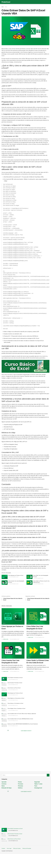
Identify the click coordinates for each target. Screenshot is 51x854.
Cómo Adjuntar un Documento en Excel (16, 698)
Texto (35, 786)
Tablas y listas (38, 784)
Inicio (3, 6)
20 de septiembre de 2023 (14, 639)
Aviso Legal (9, 848)
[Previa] (24, 588)
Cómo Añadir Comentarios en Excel (15, 677)
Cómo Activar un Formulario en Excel (15, 703)
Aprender (4, 782)
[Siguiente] (27, 588)
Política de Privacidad (26, 848)
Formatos (20, 784)
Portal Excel (6, 2)
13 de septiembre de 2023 (38, 578)
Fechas (20, 782)
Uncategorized (38, 788)
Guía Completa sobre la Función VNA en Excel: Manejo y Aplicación (22, 713)
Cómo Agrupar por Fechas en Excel (15, 575)
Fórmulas (20, 786)
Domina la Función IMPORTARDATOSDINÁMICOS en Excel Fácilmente (23, 723)
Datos (6, 6)
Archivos (4, 784)
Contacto (3, 848)
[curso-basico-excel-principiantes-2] (25, 366)
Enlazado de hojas (6, 788)
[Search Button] (48, 775)
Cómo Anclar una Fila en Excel (14, 687)
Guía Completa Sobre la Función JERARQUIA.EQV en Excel (20, 718)
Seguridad (37, 782)
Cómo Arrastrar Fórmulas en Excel (15, 682)
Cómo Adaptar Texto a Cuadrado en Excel (16, 708)
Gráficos (20, 788)
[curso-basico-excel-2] (25, 747)
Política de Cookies (17, 848)
